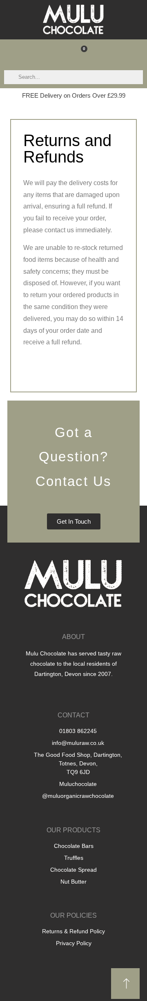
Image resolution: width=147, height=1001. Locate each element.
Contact (73, 715)
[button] (60, 53)
